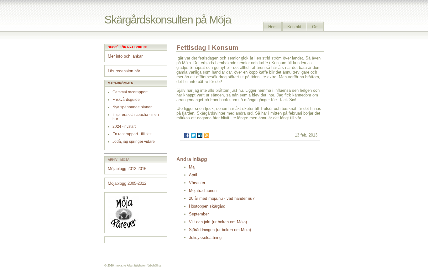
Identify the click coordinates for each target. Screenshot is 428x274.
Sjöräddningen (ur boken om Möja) (220, 229)
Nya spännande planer (132, 107)
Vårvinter (197, 182)
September (199, 214)
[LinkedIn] (199, 135)
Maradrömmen (120, 83)
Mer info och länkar (125, 56)
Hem (272, 26)
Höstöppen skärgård (207, 206)
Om (315, 26)
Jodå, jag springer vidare (133, 141)
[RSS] (206, 135)
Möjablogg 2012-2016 (127, 168)
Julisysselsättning (205, 237)
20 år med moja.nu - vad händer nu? (221, 198)
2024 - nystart (124, 126)
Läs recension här (124, 71)
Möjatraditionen (203, 190)
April (193, 175)
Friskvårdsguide (126, 99)
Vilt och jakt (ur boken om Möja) (218, 222)
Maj (192, 167)
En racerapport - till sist (131, 134)
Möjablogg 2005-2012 (127, 183)
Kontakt (294, 26)
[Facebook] (186, 135)
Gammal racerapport (130, 92)
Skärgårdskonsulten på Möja (167, 19)
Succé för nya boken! (127, 47)
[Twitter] (193, 135)
